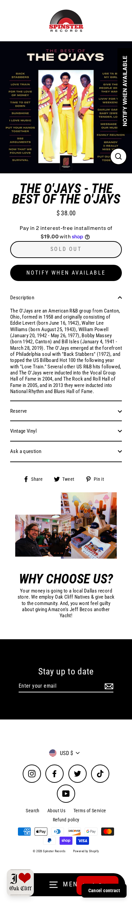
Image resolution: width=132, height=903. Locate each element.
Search (32, 810)
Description (22, 298)
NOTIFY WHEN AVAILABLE (66, 273)
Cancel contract (104, 890)
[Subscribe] (108, 686)
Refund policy (66, 819)
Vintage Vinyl (23, 431)
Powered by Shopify (86, 851)
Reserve (18, 411)
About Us (56, 810)
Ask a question (25, 451)
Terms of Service (89, 810)
